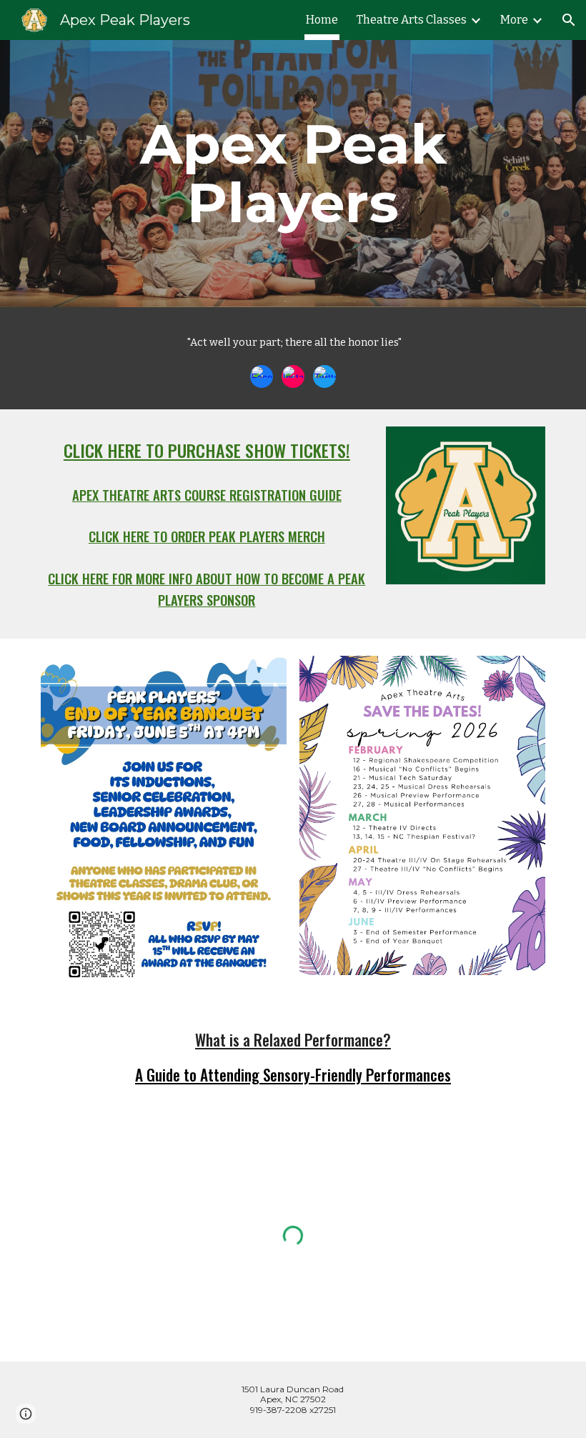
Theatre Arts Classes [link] (412, 19)
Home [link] (322, 19)
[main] (293, 173)
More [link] (514, 19)
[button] (569, 20)
